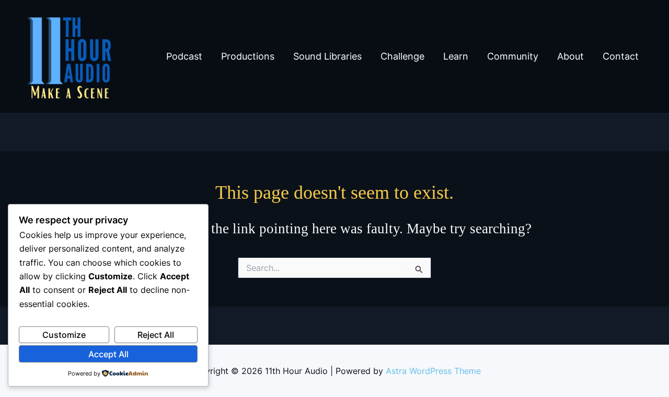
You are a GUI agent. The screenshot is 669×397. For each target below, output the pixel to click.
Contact (621, 56)
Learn (455, 56)
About (570, 56)
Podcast (184, 56)
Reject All (155, 335)
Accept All (108, 354)
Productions (247, 56)
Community (512, 56)
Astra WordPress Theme (433, 371)
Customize (64, 335)
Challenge (402, 56)
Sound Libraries (327, 56)
